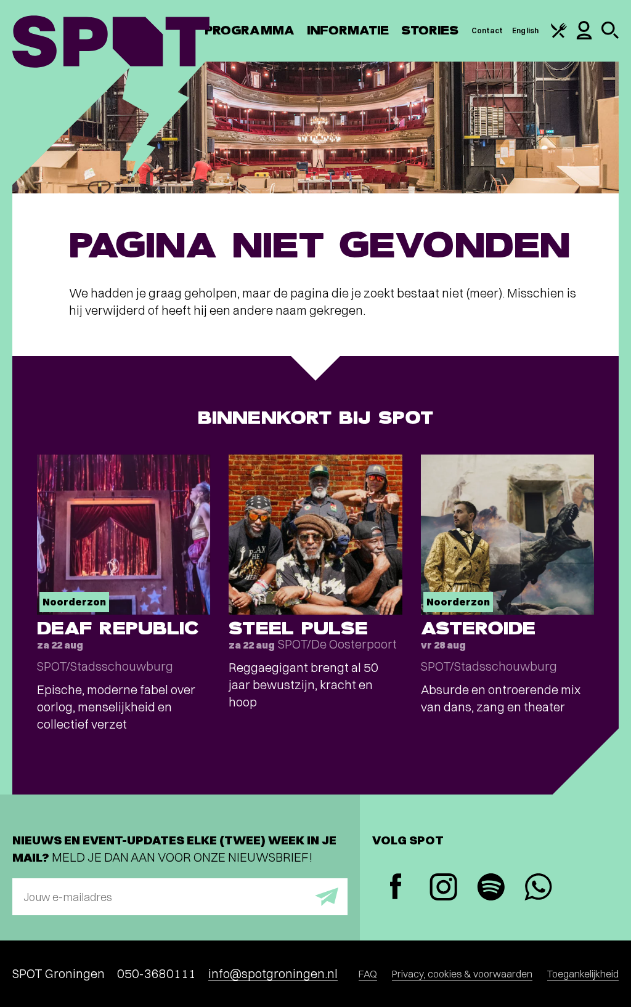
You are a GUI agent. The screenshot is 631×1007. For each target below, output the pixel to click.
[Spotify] (491, 888)
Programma (250, 30)
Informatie (348, 30)
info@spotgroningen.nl (273, 973)
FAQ (368, 974)
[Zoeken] (610, 36)
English (525, 30)
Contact (487, 30)
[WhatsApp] (538, 888)
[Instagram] (443, 888)
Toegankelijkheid (583, 974)
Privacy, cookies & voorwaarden (462, 974)
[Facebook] (396, 888)
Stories (430, 30)
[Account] (584, 36)
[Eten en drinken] (559, 35)
